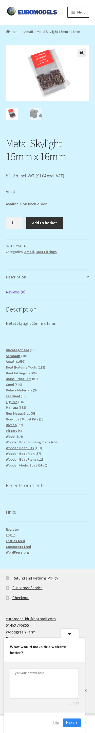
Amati (28, 31)
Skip (55, 723)
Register (12, 529)
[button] (82, 53)
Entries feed (15, 541)
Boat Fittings (46, 251)
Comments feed (18, 546)
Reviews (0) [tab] (15, 291)
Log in (10, 535)
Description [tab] (16, 276)
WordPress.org (17, 552)
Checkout (20, 597)
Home (16, 31)
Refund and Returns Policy (35, 578)
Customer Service (27, 587)
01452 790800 (17, 625)
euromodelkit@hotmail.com (31, 618)
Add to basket (44, 222)
